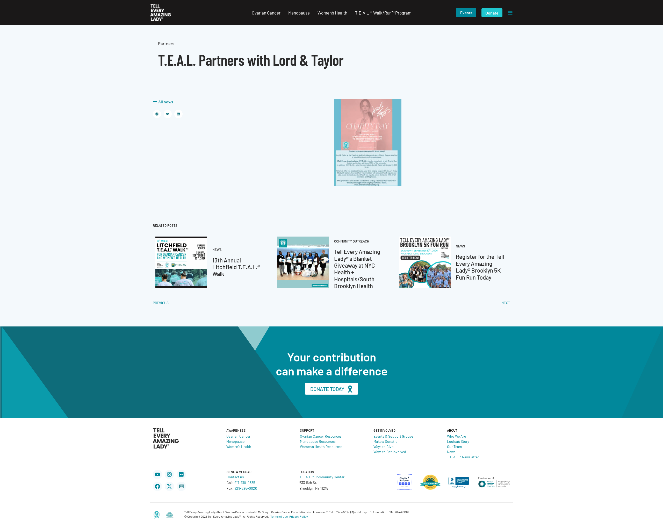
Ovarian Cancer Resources (321, 436)
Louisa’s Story (458, 441)
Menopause (235, 441)
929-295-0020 (245, 488)
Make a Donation (386, 441)
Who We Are (456, 436)
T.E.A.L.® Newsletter (463, 456)
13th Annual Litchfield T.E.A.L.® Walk (236, 266)
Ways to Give (383, 446)
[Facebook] (157, 486)
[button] (466, 12)
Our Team (454, 446)
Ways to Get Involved (389, 451)
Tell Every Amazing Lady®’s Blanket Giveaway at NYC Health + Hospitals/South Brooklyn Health (357, 268)
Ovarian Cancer (238, 436)
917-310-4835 (244, 482)
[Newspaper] (181, 486)
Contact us (235, 476)
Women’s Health (238, 446)
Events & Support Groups (393, 436)
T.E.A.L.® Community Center (321, 476)
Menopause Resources (318, 441)
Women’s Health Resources (321, 446)
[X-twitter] (169, 486)
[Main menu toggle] (510, 13)
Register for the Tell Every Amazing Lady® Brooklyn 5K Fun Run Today (480, 267)
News (451, 451)
